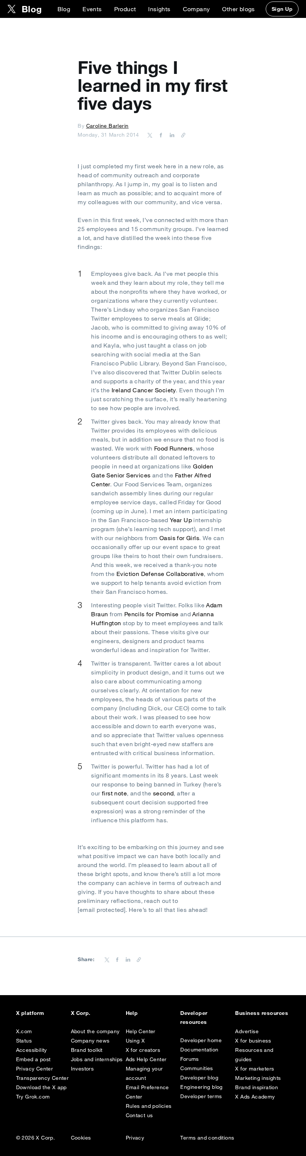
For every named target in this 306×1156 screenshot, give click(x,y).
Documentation (199, 1049)
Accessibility (31, 1050)
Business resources (261, 1013)
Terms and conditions (207, 1137)
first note (114, 793)
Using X (135, 1040)
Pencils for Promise (151, 614)
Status (24, 1040)
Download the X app (41, 1087)
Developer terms (201, 1096)
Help (132, 1013)
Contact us (139, 1115)
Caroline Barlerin (107, 125)
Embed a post (33, 1059)
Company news (90, 1040)
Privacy (135, 1137)
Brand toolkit (87, 1050)
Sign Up (282, 9)
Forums (189, 1059)
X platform (30, 1013)
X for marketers (254, 1068)
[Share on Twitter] (150, 134)
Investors (82, 1068)
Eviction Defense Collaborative (160, 573)
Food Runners (173, 448)
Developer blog (199, 1077)
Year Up (181, 520)
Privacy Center (34, 1068)
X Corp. (81, 1013)
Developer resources (193, 1017)
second (163, 793)
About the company (95, 1031)
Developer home (201, 1040)
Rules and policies (149, 1106)
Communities (196, 1068)
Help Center (141, 1031)
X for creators (143, 1050)
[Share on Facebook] (159, 134)
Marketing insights (258, 1078)
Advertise (247, 1031)
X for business (253, 1040)
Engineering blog (201, 1087)
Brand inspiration (256, 1087)
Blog (64, 9)
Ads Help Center (146, 1059)
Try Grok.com (33, 1096)
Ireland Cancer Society (144, 390)
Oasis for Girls (179, 538)
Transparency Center (42, 1078)
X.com (24, 1031)
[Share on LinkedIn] (171, 134)
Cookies (81, 1137)
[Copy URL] (181, 134)
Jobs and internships (97, 1059)
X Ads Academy (255, 1096)
